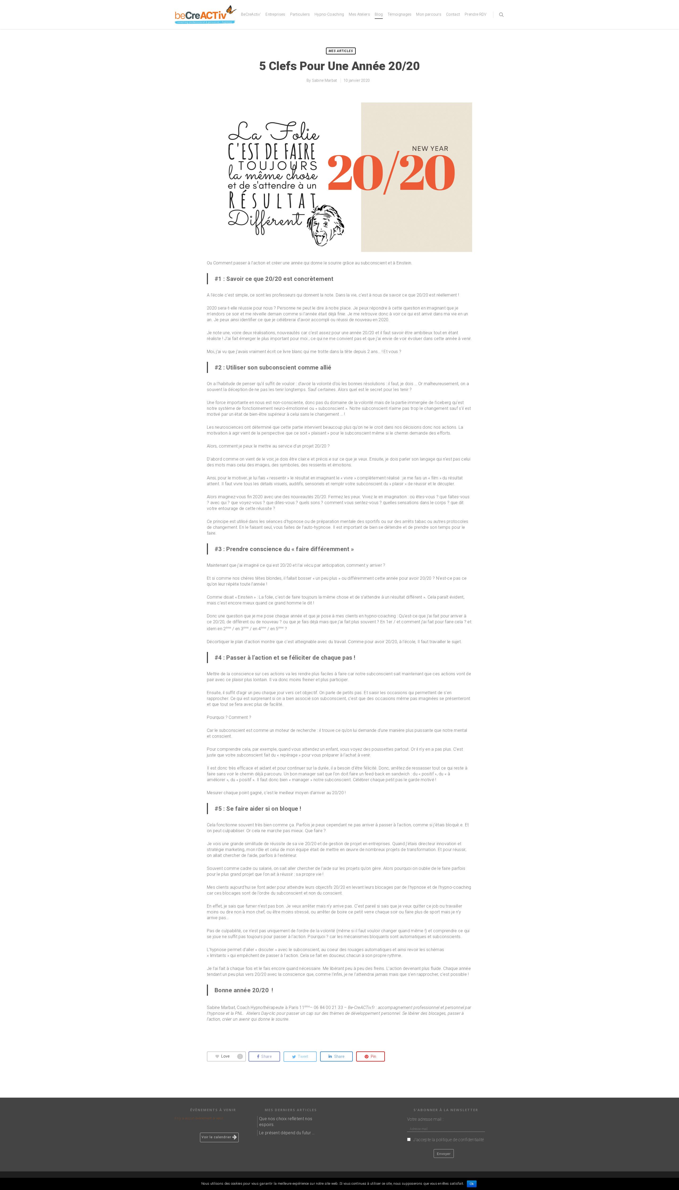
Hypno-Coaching (329, 14)
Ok (472, 1184)
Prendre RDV (475, 14)
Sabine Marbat (324, 80)
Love (231, 1056)
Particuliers (300, 14)
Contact (453, 14)
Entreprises (275, 14)
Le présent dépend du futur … (287, 1132)
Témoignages (399, 14)
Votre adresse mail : (425, 1119)
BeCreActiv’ (251, 14)
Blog (379, 14)
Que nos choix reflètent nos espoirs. (285, 1121)
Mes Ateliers (359, 14)
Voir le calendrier (217, 1137)
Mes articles (341, 51)
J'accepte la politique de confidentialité (448, 1139)
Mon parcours (428, 14)
